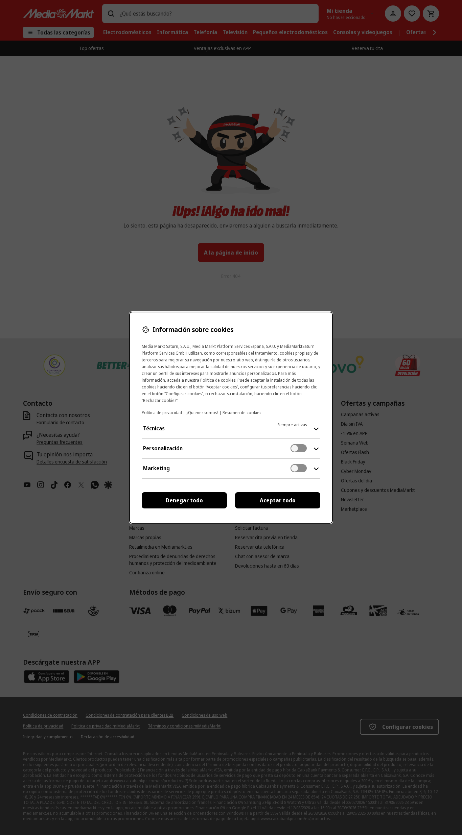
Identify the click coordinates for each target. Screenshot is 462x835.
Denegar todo (184, 500)
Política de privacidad (162, 412)
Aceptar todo (278, 500)
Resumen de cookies (242, 412)
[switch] (299, 448)
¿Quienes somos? (202, 412)
